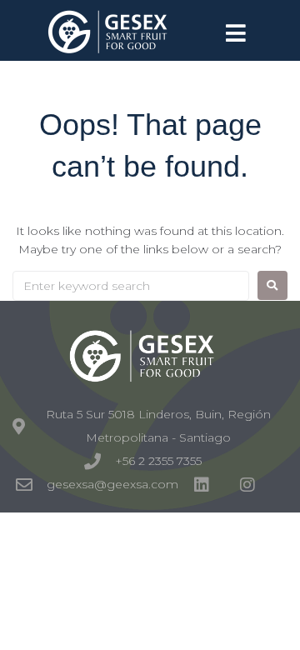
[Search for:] (130, 286)
